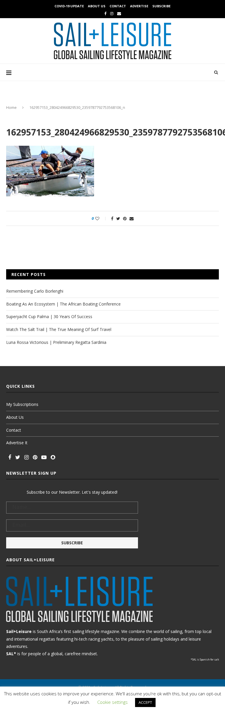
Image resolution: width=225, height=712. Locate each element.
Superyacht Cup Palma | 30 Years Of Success (49, 316)
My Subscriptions (22, 404)
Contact (118, 6)
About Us (96, 6)
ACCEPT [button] (145, 702)
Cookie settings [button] (112, 702)
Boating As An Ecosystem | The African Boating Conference (63, 304)
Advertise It (17, 442)
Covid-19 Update (69, 6)
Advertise (139, 6)
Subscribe (161, 6)
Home (11, 107)
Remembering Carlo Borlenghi (34, 291)
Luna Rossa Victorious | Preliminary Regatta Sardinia (56, 342)
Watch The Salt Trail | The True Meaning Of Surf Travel (58, 329)
